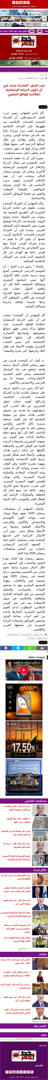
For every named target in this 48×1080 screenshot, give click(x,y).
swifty (34, 1021)
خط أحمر (31, 638)
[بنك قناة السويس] (24, 777)
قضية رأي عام (42, 1021)
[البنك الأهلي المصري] (24, 19)
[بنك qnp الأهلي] (24, 12)
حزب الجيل (37, 634)
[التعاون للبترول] (24, 702)
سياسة (41, 75)
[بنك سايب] (24, 739)
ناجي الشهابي (41, 638)
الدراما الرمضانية (12, 634)
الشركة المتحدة (26, 634)
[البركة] (24, 25)
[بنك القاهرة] (24, 682)
